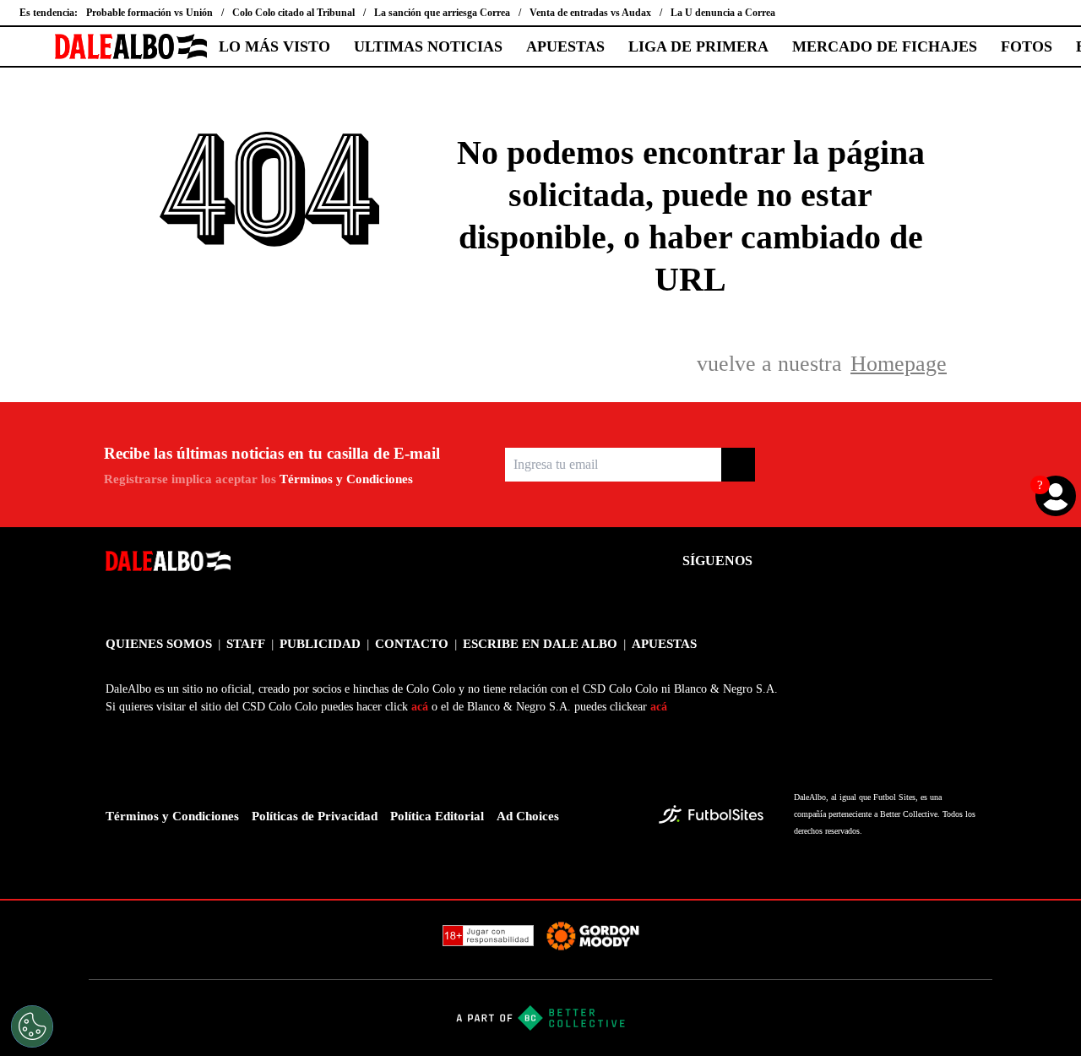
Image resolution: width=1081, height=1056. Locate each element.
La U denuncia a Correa (723, 13)
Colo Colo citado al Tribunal (293, 13)
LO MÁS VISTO (274, 46)
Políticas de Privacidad (315, 816)
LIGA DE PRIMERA (698, 46)
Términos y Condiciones (346, 479)
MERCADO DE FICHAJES (884, 46)
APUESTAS (565, 46)
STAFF (245, 643)
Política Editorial (437, 816)
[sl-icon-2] (817, 561)
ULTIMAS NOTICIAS (428, 46)
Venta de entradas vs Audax (590, 13)
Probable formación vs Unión (149, 13)
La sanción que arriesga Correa (442, 13)
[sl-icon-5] (928, 561)
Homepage (898, 363)
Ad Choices (528, 816)
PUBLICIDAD (320, 643)
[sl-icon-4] (891, 561)
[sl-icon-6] (965, 561)
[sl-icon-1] (779, 561)
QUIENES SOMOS (159, 643)
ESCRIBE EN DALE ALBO (540, 643)
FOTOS (1026, 46)
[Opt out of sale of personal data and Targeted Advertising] (32, 1026)
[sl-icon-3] (854, 561)
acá (419, 706)
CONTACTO (411, 643)
